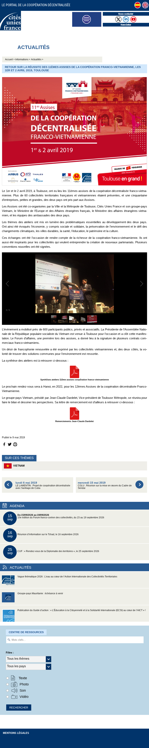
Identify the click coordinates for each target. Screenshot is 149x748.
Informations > (22, 59)
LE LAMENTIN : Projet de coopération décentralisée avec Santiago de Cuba (43, 485)
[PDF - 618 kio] (74, 413)
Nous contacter (125, 13)
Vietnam (18, 465)
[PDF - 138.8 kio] (74, 371)
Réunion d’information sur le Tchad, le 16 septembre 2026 (43, 534)
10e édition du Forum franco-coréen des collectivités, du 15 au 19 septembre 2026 (55, 517)
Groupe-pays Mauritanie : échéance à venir (40, 593)
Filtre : (10, 652)
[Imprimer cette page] (15, 444)
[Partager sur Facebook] (4, 444)
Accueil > (10, 59)
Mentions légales (16, 733)
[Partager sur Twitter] (9, 444)
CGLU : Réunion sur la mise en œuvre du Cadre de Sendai (105, 485)
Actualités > (37, 59)
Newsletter (126, 24)
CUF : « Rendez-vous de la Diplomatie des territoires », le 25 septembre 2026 (53, 551)
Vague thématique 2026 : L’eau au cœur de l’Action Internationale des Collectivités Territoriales (67, 576)
